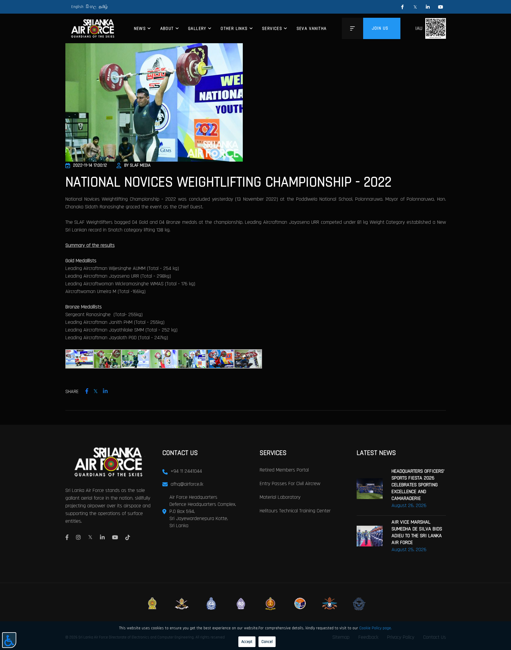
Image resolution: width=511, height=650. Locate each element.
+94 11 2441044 (186, 471)
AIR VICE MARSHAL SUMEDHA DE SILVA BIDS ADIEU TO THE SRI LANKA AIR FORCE (417, 532)
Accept (247, 641)
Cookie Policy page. (375, 628)
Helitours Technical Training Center (295, 510)
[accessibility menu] (9, 640)
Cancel (267, 641)
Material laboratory (280, 497)
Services (272, 28)
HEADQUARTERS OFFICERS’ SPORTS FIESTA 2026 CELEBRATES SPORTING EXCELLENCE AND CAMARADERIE (418, 485)
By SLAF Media (137, 165)
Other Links (234, 28)
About (167, 28)
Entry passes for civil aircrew (290, 483)
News (140, 28)
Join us (380, 28)
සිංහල (91, 6)
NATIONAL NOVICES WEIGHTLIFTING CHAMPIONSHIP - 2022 (228, 182)
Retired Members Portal (284, 469)
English (77, 6)
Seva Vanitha (312, 28)
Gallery (197, 28)
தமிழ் (103, 6)
